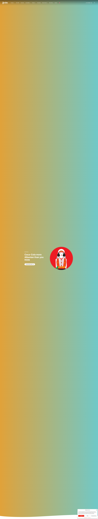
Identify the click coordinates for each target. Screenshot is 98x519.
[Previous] (4, 258)
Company (12, 2)
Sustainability (28, 2)
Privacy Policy (89, 517)
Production (22, 2)
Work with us (51, 2)
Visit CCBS (17, 2)
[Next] (94, 258)
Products (33, 2)
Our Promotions (29, 261)
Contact (56, 2)
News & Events (44, 2)
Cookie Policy (85, 517)
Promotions (39, 2)
